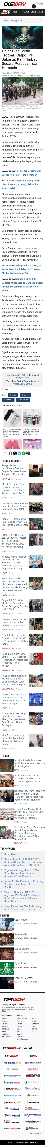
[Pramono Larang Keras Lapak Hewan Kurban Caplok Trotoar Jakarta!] (36, 624)
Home (6, 20)
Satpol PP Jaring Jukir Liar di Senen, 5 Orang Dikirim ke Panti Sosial (21, 184)
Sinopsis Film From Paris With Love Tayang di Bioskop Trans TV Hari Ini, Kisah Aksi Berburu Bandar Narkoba (29, 795)
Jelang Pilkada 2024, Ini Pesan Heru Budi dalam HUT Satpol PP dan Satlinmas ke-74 (21, 269)
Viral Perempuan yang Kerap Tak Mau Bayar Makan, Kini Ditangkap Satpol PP (13, 740)
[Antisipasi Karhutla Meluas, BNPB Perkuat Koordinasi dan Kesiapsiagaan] (7, 765)
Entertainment (22, 1039)
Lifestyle (35, 1024)
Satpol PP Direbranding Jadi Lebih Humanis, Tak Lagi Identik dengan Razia (15, 522)
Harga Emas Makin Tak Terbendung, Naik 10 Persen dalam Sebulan (21, 908)
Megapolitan (16, 20)
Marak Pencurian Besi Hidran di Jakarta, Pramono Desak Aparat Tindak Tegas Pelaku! (14, 489)
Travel (34, 1018)
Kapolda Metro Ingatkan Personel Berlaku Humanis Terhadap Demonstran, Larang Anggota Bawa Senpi (14, 562)
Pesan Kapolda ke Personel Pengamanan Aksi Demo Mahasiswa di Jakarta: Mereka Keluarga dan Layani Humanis (15, 584)
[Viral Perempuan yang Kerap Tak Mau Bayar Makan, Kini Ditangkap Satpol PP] (36, 740)
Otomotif (20, 1036)
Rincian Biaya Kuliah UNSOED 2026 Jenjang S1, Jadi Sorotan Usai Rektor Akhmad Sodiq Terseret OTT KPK (22, 862)
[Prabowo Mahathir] (7, 983)
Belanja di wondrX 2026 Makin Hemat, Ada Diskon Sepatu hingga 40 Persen (27, 778)
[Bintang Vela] (7, 939)
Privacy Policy (5, 1022)
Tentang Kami (5, 1030)
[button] (22, 37)
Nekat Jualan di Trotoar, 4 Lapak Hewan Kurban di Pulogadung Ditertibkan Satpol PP (15, 639)
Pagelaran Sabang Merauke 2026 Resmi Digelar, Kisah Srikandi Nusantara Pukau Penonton (20, 873)
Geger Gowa (9, 854)
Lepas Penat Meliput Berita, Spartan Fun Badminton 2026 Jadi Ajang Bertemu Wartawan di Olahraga (29, 813)
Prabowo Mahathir (23, 978)
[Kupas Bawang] (7, 953)
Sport (34, 1031)
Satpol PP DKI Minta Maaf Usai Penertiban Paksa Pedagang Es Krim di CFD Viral (15, 605)
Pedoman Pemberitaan (7, 1035)
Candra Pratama (17, 76)
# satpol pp (23, 399)
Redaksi (5, 1026)
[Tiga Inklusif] (7, 968)
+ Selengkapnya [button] (34, 1133)
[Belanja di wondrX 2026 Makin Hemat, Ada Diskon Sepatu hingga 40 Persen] (7, 780)
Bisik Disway (22, 1018)
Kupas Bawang (22, 949)
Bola (18, 1029)
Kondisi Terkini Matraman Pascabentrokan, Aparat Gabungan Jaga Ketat (15, 506)
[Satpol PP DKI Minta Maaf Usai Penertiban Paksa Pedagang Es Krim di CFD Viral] (36, 605)
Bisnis (34, 1021)
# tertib (13, 395)
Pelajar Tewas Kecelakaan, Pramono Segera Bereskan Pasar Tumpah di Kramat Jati (14, 470)
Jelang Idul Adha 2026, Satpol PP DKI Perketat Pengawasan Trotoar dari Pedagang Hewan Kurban (15, 660)
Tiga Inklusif (20, 963)
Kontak (4, 1018)
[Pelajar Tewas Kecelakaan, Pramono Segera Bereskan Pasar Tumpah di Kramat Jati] (36, 470)
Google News (22, 377)
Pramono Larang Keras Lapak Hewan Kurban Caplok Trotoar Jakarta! (14, 622)
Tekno (34, 1029)
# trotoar (25, 395)
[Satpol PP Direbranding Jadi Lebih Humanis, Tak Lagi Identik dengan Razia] (36, 524)
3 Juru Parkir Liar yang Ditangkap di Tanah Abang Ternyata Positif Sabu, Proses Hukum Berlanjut (14, 719)
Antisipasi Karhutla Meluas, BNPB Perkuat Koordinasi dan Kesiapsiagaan (29, 763)
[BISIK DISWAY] (6, 12)
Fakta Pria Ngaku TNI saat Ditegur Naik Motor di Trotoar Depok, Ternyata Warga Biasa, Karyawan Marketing (14, 541)
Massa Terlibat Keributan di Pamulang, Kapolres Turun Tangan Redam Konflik (22, 884)
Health (34, 1026)
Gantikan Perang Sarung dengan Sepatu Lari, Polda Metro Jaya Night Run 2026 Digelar (14, 699)
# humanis (8, 399)
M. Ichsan (35, 76)
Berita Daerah (19, 1032)
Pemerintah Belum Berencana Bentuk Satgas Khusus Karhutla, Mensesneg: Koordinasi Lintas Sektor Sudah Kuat (29, 833)
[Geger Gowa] (7, 924)
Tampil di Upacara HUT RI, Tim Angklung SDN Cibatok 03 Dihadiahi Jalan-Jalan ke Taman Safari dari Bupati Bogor (20, 897)
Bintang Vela (20, 934)
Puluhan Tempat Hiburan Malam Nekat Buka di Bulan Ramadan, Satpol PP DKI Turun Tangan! (14, 680)
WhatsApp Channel (22, 384)
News (14, 12)
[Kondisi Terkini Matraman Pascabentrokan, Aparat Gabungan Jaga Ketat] (36, 508)
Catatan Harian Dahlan (33, 12)
